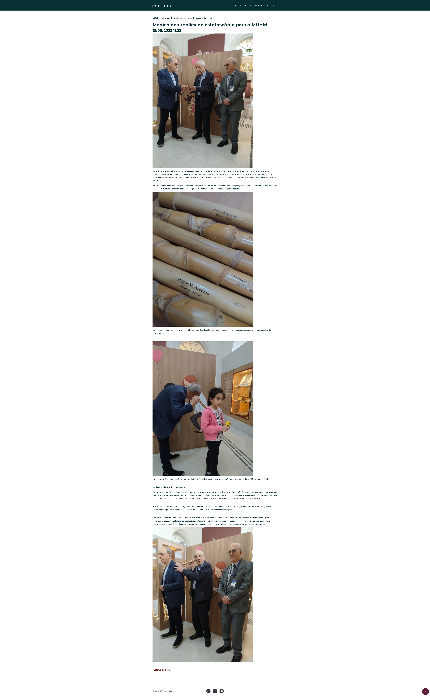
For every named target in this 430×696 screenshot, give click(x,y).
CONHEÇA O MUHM (241, 5)
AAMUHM (259, 5)
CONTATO (272, 5)
